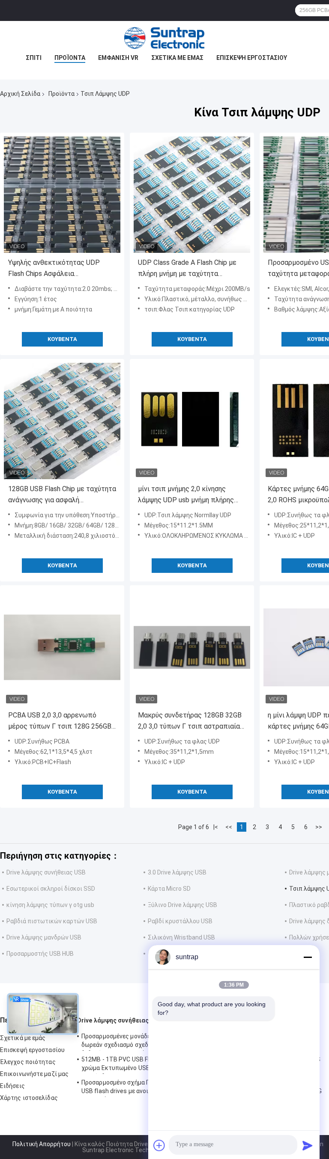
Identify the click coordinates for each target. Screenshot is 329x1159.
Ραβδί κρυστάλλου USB (180, 921)
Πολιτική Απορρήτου (41, 1144)
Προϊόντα (69, 57)
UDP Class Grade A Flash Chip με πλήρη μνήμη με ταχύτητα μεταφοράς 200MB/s (187, 268)
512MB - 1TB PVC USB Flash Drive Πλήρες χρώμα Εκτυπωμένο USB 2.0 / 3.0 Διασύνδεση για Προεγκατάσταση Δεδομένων (139, 1065)
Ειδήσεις (12, 1085)
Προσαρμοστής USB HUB (40, 953)
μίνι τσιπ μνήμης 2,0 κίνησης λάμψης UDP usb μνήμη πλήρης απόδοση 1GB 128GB (186, 495)
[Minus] (307, 957)
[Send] (307, 1145)
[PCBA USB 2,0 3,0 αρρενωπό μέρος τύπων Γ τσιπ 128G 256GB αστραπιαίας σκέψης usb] (62, 647)
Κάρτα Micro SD (169, 888)
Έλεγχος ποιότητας (28, 1061)
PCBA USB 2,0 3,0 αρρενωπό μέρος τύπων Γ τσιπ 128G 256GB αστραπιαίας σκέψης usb (59, 721)
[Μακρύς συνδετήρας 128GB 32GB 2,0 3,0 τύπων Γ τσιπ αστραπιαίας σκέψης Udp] (192, 647)
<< (228, 827)
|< (215, 827)
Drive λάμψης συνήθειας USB (46, 872)
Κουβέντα (62, 339)
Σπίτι (34, 57)
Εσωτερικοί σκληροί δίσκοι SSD (50, 888)
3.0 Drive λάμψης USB (177, 872)
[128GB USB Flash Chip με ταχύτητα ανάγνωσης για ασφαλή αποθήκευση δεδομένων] (62, 421)
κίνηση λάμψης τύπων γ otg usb (50, 904)
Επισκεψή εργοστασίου (251, 57)
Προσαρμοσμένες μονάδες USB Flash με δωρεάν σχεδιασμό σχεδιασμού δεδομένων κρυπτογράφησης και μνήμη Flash (136, 1042)
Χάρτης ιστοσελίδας (29, 1097)
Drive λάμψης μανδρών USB (43, 937)
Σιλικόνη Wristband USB (181, 937)
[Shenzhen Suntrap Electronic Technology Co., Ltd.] (164, 38)
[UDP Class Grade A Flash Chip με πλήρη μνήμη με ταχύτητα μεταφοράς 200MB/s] (192, 194)
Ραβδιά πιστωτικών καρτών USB (51, 921)
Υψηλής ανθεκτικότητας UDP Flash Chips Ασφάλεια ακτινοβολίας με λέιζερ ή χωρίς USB (59, 268)
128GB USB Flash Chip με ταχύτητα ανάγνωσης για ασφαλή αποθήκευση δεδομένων (62, 495)
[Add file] (159, 1145)
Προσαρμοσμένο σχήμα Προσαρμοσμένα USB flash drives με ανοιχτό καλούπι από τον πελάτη (138, 1088)
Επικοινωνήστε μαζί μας (34, 1073)
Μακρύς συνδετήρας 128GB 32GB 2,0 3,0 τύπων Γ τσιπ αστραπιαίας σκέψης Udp (191, 721)
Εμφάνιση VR (118, 57)
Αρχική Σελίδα (20, 93)
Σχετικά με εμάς (177, 57)
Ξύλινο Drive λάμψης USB (182, 904)
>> (318, 827)
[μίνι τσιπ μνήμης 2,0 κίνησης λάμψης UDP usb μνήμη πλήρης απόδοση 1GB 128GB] (192, 421)
